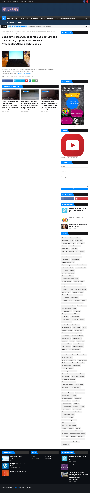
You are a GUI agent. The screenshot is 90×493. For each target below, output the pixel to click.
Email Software (74, 297)
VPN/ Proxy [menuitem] (24, 18)
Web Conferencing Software (78, 436)
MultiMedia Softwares (74, 349)
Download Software (67, 295)
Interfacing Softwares (67, 330)
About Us (9, 1)
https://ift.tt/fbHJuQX (24, 73)
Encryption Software (67, 300)
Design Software (66, 284)
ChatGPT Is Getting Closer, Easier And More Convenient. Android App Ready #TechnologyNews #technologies (10, 105)
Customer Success (81, 265)
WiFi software (76, 441)
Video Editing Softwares (68, 428)
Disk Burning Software (67, 286)
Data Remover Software (68, 273)
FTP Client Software (67, 311)
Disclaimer (30, 1)
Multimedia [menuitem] (34, 18)
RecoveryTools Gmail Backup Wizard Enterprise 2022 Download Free (77, 210)
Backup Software (80, 251)
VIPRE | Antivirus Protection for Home (19, 464)
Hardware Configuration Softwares (70, 325)
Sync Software (78, 398)
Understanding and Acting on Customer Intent (78, 225)
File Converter (65, 303)
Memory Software (77, 338)
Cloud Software (13, 76)
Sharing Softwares (75, 387)
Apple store (74, 248)
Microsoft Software (66, 344)
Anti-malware (81, 243)
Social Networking (79, 393)
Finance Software (81, 305)
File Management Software (68, 305)
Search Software (79, 384)
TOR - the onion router (76, 465)
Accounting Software (75, 237)
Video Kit (78, 428)
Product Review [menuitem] (12, 18)
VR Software (65, 433)
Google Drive (65, 316)
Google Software (75, 316)
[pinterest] (87, 1)
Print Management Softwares (69, 371)
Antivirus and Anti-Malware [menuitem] (66, 18)
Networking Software (67, 357)
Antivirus (64, 246)
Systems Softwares (66, 403)
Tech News (21, 76)
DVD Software (65, 297)
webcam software (66, 441)
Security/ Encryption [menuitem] (47, 18)
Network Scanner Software (68, 354)
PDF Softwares (76, 365)
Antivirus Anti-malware (74, 246)
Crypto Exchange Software (68, 265)
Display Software (66, 292)
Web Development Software (69, 439)
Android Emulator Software (68, 243)
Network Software (81, 354)
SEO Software (65, 387)
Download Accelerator (78, 292)
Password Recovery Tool (78, 363)
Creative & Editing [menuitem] (9, 22)
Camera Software (66, 257)
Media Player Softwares (77, 335)
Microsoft (72, 341)
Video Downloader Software (69, 425)
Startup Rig (73, 395)
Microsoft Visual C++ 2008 (76, 217)
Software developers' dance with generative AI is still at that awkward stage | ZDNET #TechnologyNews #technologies (49, 105)
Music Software (76, 352)
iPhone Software (66, 333)
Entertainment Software (80, 300)
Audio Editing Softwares (68, 251)
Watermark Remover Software (77, 433)
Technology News (10, 31)
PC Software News (66, 365)
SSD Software (65, 395)
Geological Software (67, 314)
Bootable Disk (65, 254)
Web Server (81, 439)
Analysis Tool (78, 240)
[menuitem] (4, 18)
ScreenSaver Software (67, 384)
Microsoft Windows (78, 344)
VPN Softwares (79, 431)
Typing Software (66, 412)
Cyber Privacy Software (67, 267)
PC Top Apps (16, 487)
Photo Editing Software (67, 368)
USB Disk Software (76, 412)
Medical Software (66, 338)
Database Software (66, 281)
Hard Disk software (66, 322)
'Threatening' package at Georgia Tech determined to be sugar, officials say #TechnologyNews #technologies (78, 476)
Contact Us (15, 1)
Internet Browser (79, 330)
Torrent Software (77, 409)
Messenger (65, 341)
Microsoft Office (80, 341)
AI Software (65, 240)
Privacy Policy (23, 1)
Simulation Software (67, 390)
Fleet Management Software (69, 308)
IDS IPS (84, 327)
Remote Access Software (78, 376)
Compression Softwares (68, 262)
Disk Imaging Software (67, 289)
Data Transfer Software (68, 276)
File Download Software (77, 303)
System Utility (76, 401)
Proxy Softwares (80, 373)
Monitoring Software (78, 346)
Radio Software (65, 376)
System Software (66, 401)
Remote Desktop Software (68, 379)
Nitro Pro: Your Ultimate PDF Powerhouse (18, 472)
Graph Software (66, 319)
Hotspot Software (66, 327)
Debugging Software (79, 281)
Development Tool (76, 284)
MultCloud (64, 349)
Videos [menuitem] (20, 22)
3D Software (65, 237)
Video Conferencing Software (69, 420)
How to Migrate (76, 327)
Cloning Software (77, 257)
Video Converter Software (68, 422)
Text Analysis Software (78, 406)
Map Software (65, 335)
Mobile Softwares (66, 346)
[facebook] (84, 1)
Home (3, 1)
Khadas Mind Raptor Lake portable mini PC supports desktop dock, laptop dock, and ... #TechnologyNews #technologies (30, 105)
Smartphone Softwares (67, 393)
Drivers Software (78, 295)
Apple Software (66, 248)
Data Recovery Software (68, 270)
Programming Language (68, 373)
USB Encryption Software (68, 414)
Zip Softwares (65, 444)
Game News (77, 311)
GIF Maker (76, 314)
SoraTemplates (11, 490)
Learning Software (76, 333)
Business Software (75, 254)
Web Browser (65, 436)
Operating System (82, 360)
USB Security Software (67, 417)
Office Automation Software (69, 360)
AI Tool (7, 76)
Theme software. (66, 409)
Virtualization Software (67, 431)
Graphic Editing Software (78, 319)
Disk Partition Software (80, 289)
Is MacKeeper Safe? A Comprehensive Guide (39, 26)
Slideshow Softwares (79, 390)
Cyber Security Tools (81, 267)
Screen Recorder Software (68, 382)
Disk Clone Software (80, 286)
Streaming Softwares (67, 398)
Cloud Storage (75, 259)
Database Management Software (70, 278)
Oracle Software (66, 363)
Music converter (66, 352)
